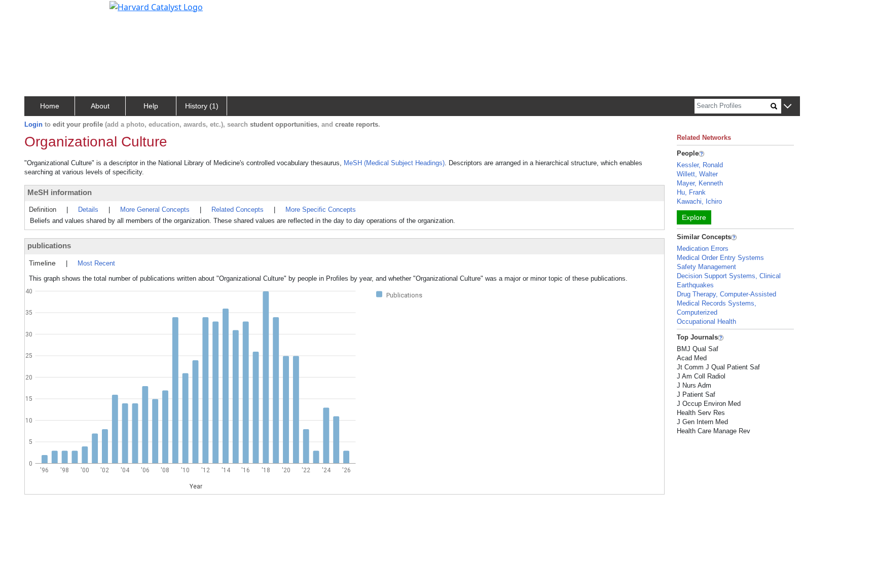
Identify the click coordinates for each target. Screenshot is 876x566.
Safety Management (706, 267)
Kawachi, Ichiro (699, 201)
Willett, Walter (697, 174)
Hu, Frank (691, 192)
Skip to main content (42, 12)
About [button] (100, 106)
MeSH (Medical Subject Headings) (394, 163)
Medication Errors (702, 248)
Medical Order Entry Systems (720, 257)
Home (49, 106)
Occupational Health (706, 321)
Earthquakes (695, 285)
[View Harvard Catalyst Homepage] (156, 6)
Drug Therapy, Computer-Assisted (726, 294)
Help (150, 106)
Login (33, 124)
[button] (787, 106)
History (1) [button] (201, 106)
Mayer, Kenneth (700, 183)
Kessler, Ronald (700, 165)
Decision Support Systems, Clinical (729, 276)
